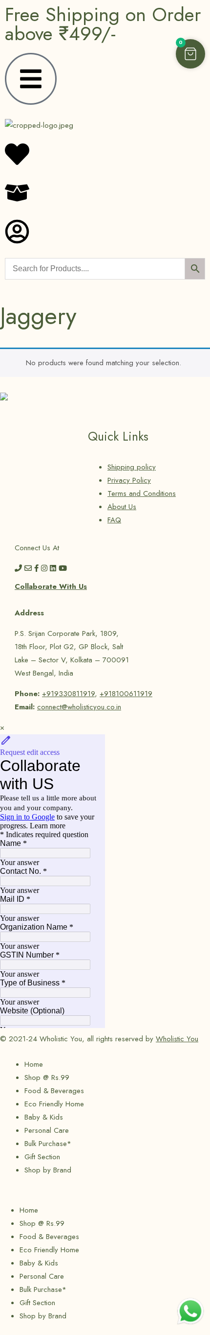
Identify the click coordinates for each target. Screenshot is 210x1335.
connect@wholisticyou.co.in (79, 707)
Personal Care (46, 1130)
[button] (190, 54)
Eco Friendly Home (54, 1104)
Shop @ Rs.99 (46, 1077)
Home (33, 1064)
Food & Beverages (54, 1090)
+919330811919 (68, 693)
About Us (121, 506)
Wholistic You (177, 1038)
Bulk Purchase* (47, 1143)
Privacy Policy (129, 480)
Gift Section (42, 1156)
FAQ (114, 520)
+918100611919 (126, 693)
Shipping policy (131, 467)
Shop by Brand (47, 1170)
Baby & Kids (43, 1117)
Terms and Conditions (141, 493)
